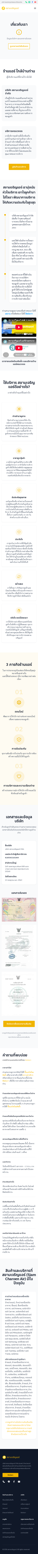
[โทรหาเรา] (26, 2)
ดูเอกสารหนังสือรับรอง (19, 46)
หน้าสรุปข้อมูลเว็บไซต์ (9, 1537)
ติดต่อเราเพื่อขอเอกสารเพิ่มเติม (19, 1024)
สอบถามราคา (6, 1528)
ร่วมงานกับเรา (25, 1508)
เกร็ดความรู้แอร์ (25, 1504)
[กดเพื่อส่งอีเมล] (35, 2)
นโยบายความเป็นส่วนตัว (27, 1524)
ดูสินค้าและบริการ (19, 167)
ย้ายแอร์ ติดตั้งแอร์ (8, 1513)
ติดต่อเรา (29, 313)
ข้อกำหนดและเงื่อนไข (9, 1533)
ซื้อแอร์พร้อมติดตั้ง (14, 1106)
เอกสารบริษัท (24, 1533)
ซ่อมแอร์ (5, 1508)
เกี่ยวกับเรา (24, 1500)
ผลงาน (8, 313)
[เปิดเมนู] (35, 8)
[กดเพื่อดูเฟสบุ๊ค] (32, 2)
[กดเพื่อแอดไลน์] (29, 2)
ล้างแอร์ (5, 1504)
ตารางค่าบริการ (28, 1075)
